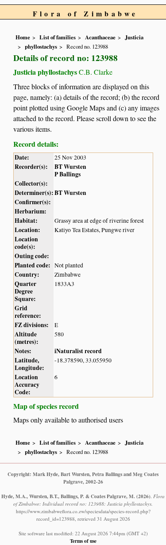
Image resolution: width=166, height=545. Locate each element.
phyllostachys (41, 46)
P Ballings (67, 174)
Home (22, 37)
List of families (57, 37)
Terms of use (83, 541)
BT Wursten (70, 166)
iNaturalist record (78, 351)
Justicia (134, 37)
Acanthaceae (100, 37)
